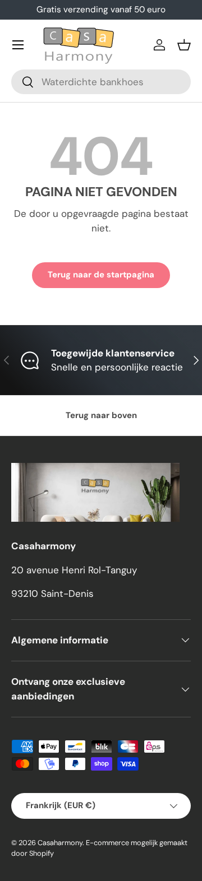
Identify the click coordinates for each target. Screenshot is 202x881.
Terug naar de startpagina (101, 274)
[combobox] (101, 81)
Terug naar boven (101, 415)
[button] (184, 45)
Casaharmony (60, 842)
